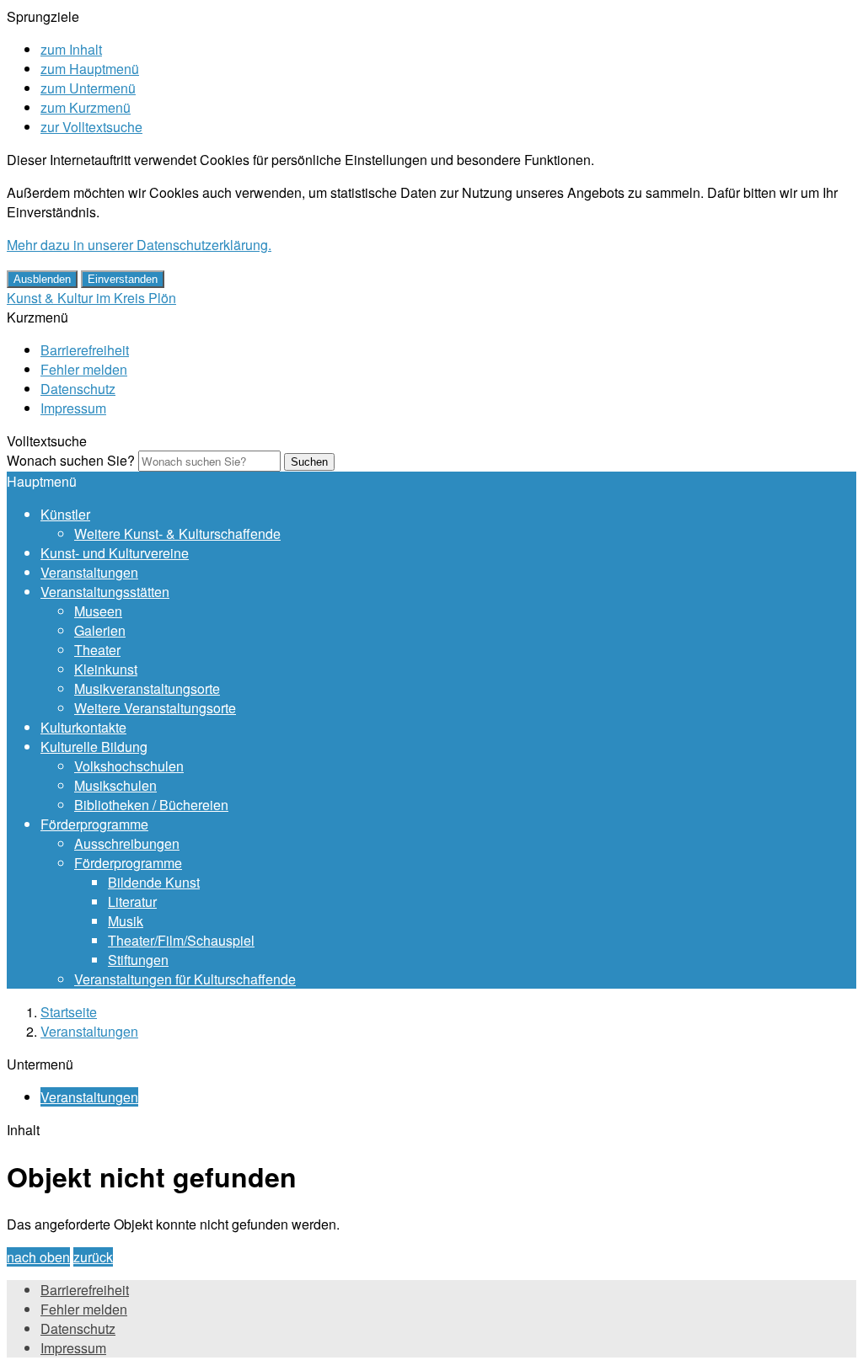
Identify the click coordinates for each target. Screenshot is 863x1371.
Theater (97, 649)
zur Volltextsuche (91, 126)
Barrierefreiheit (84, 350)
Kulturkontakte (83, 727)
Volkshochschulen (129, 766)
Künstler (65, 514)
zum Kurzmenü (85, 107)
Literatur (132, 901)
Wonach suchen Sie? (71, 460)
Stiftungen (138, 959)
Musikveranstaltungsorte (147, 688)
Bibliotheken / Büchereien (151, 804)
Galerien (100, 630)
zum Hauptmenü (89, 68)
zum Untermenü (88, 88)
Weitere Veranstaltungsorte (155, 708)
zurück (93, 1257)
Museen (98, 611)
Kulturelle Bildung (93, 746)
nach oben (38, 1257)
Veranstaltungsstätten (104, 591)
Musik (125, 921)
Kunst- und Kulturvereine (114, 553)
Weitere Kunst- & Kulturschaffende (177, 533)
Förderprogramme (94, 824)
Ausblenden (42, 279)
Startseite (68, 1012)
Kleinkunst (105, 669)
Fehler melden (83, 369)
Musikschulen (115, 785)
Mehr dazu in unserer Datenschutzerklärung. (139, 244)
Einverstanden (123, 279)
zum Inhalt (71, 49)
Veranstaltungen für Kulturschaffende (185, 979)
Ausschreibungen (127, 843)
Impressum (73, 408)
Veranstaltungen (89, 572)
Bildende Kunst (154, 882)
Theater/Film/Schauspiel (181, 940)
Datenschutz (77, 388)
